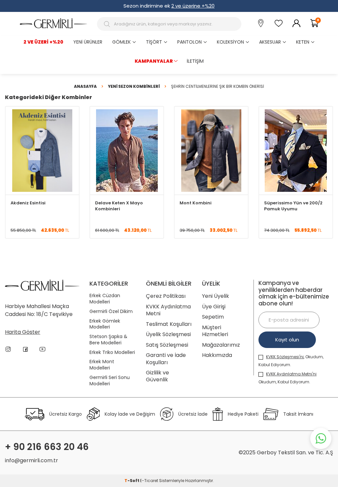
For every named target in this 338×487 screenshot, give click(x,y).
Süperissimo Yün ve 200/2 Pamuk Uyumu (293, 206)
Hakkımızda (217, 355)
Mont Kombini (196, 203)
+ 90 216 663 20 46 (47, 447)
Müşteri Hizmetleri (215, 331)
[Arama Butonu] (108, 24)
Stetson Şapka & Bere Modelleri (108, 339)
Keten (302, 42)
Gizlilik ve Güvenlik (157, 376)
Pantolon (189, 42)
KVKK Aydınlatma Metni (168, 310)
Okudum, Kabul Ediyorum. (287, 378)
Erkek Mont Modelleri (101, 365)
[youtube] (42, 349)
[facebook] (25, 349)
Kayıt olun (287, 339)
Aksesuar (270, 42)
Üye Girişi (213, 306)
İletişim (195, 61)
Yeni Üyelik (215, 296)
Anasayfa (85, 86)
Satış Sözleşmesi (167, 344)
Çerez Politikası (166, 296)
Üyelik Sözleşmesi (168, 334)
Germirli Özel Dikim (111, 311)
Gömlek (121, 42)
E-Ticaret (149, 480)
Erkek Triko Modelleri (112, 352)
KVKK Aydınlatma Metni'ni (291, 374)
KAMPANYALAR (154, 61)
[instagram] (8, 349)
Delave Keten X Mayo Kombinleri (119, 206)
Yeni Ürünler (87, 42)
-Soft (132, 480)
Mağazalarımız (221, 344)
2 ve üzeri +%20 (43, 42)
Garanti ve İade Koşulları (166, 359)
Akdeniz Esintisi (28, 203)
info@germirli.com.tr (31, 460)
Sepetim (213, 316)
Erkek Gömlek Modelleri (104, 324)
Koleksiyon (230, 42)
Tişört (154, 42)
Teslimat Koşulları (168, 324)
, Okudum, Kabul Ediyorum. (290, 360)
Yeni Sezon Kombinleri (134, 86)
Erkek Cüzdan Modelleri (104, 299)
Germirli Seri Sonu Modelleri (109, 380)
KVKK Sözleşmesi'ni (285, 357)
